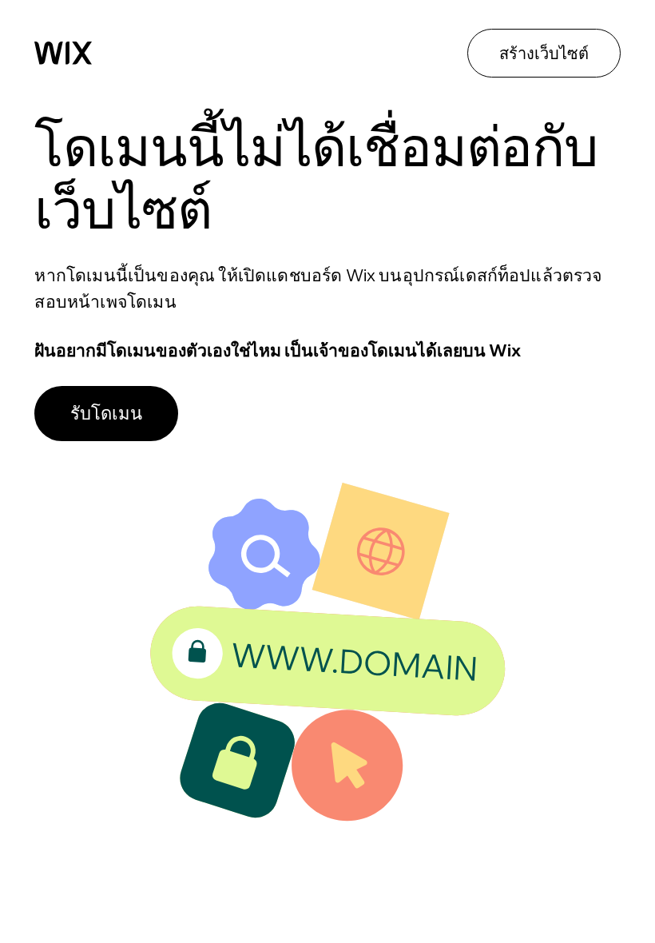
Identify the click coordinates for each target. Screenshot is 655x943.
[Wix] (63, 53)
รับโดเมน (106, 413)
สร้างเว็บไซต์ (544, 53)
